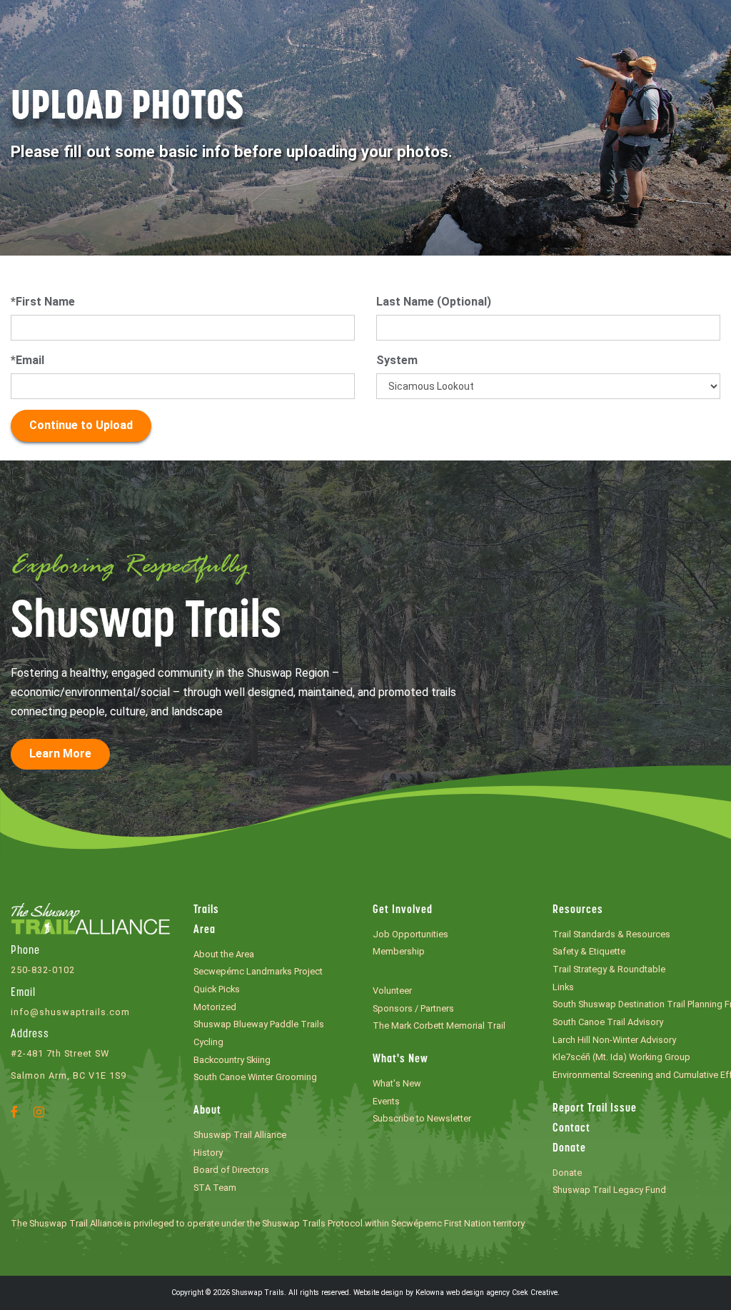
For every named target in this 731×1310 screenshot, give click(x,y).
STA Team (214, 1187)
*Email (27, 360)
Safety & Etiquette (589, 951)
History (208, 1152)
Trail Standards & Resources (611, 934)
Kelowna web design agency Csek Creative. (487, 1292)
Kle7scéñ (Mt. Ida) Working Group (621, 1057)
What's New (400, 1059)
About (207, 1111)
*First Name (43, 301)
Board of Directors (231, 1169)
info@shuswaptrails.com (70, 1012)
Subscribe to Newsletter (422, 1118)
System (397, 360)
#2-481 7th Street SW (60, 1053)
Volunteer (392, 990)
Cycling (208, 1042)
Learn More (60, 753)
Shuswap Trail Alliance (239, 1134)
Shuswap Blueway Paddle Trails (258, 1024)
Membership (399, 951)
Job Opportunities (410, 934)
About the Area (223, 954)
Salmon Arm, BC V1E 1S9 (68, 1075)
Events (386, 1101)
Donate (569, 1148)
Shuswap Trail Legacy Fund (609, 1189)
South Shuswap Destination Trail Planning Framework (636, 1004)
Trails (206, 910)
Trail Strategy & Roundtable (609, 969)
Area (204, 930)
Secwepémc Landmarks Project (258, 971)
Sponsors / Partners (413, 1008)
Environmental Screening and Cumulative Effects (636, 1074)
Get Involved (403, 910)
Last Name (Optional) (433, 301)
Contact (571, 1128)
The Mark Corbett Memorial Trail (439, 1025)
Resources (578, 910)
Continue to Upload (81, 425)
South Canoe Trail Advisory (608, 1022)
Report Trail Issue (595, 1108)
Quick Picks (216, 989)
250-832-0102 (43, 969)
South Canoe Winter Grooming (255, 1077)
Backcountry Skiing (232, 1059)
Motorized (214, 1007)
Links (563, 987)
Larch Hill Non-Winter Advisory (614, 1039)
